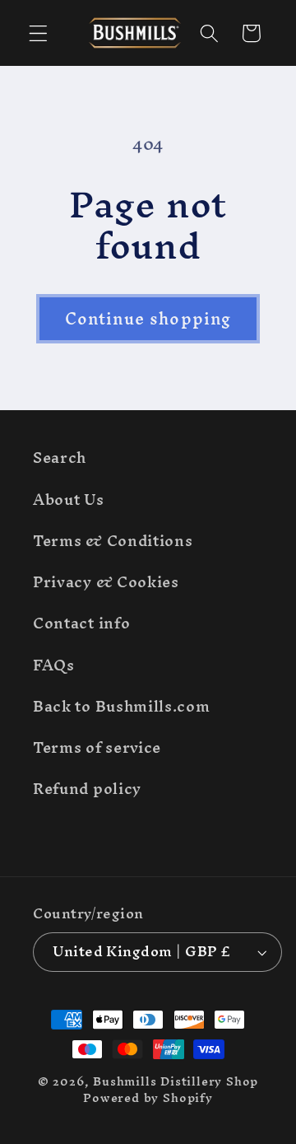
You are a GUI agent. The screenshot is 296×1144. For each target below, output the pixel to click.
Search (59, 457)
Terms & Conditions (112, 541)
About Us (68, 499)
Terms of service (97, 747)
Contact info (81, 623)
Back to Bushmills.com (121, 706)
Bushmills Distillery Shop (175, 1081)
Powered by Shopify (148, 1097)
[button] (38, 33)
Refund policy (87, 788)
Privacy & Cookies (106, 582)
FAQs (54, 665)
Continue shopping (148, 319)
